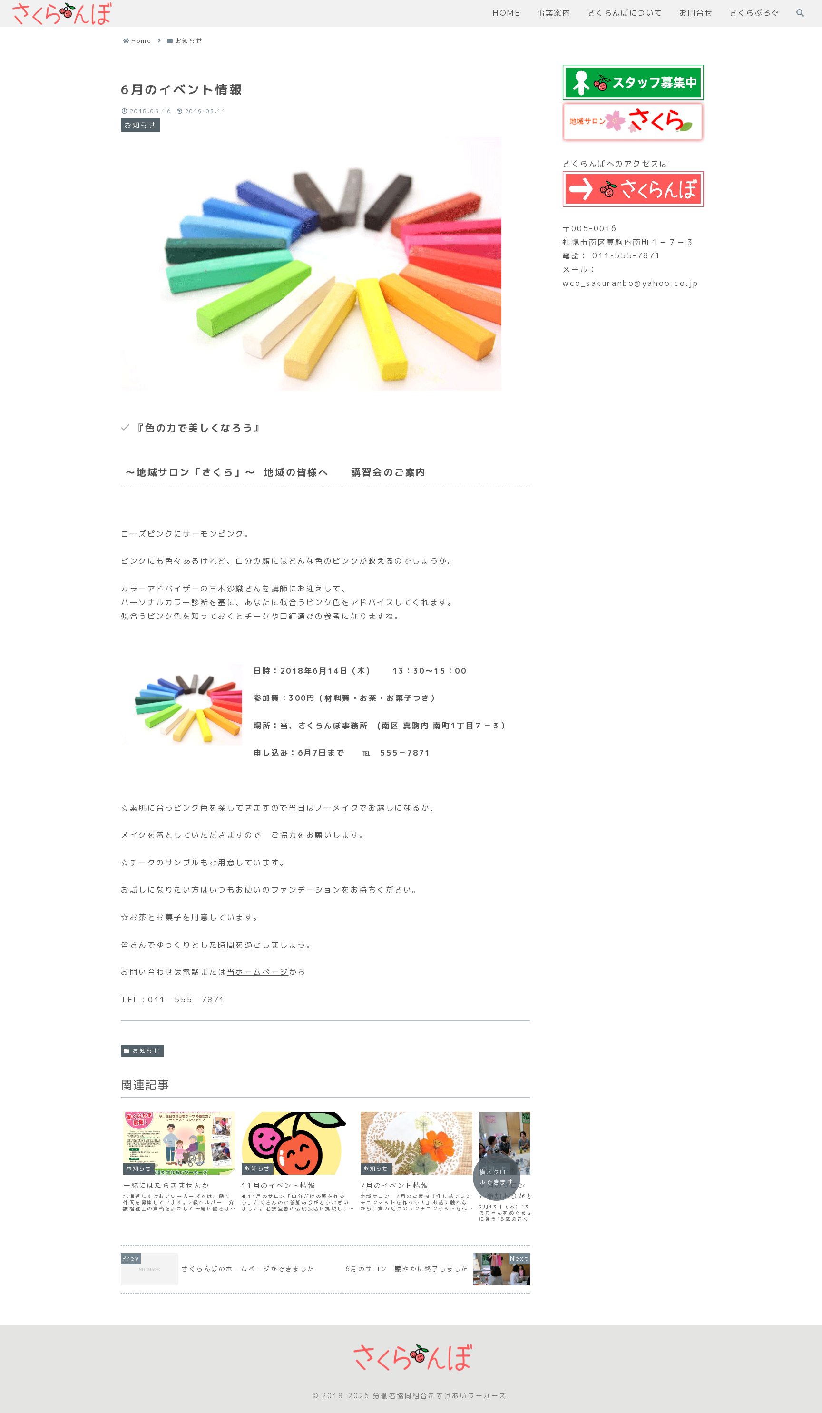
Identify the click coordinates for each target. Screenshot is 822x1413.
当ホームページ (258, 972)
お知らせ (146, 1051)
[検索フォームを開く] (800, 12)
